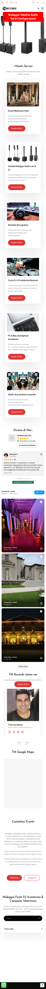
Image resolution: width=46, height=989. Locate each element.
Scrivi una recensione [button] (27, 445)
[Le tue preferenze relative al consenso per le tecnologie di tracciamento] (42, 985)
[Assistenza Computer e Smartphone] (23, 321)
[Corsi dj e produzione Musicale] (23, 266)
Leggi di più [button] (8, 473)
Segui (41, 492)
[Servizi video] (23, 210)
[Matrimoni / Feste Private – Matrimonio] (23, 93)
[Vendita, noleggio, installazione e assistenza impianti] (23, 152)
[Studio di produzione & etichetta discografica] (23, 380)
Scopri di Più (16, 128)
